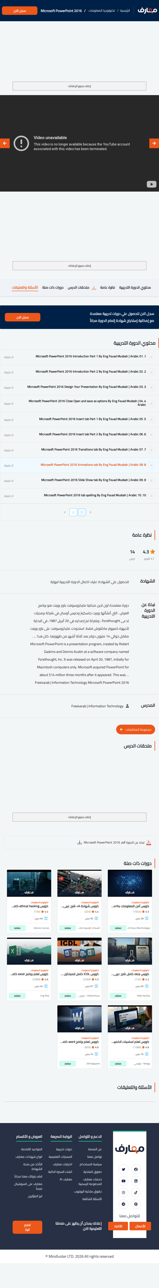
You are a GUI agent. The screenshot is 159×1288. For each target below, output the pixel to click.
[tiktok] (136, 1192)
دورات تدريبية (64, 1149)
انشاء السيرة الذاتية (60, 1171)
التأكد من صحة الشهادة (32, 1166)
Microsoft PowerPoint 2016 (61, 11)
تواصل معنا (94, 1156)
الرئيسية (125, 10)
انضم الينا (27, 1227)
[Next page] (65, 512)
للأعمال (140, 1226)
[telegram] (123, 1204)
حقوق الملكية (92, 1171)
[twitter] (123, 1169)
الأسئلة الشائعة (92, 1199)
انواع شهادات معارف (29, 1156)
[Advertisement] (79, 53)
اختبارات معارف (62, 1164)
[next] (5, 143)
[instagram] (123, 1192)
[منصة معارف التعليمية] (147, 10)
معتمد (118, 928)
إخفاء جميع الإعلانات (79, 86)
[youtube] (123, 1181)
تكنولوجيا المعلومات (102, 10)
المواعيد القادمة (31, 1149)
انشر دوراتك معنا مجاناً (28, 1176)
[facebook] (136, 1169)
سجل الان (20, 11)
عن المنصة (95, 1149)
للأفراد (118, 1226)
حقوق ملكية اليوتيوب (88, 1191)
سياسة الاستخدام (91, 1164)
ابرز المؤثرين (35, 1196)
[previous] (154, 143)
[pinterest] (136, 1204)
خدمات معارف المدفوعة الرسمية (90, 1181)
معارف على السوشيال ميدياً (28, 1186)
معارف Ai (66, 1179)
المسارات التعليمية (60, 1156)
